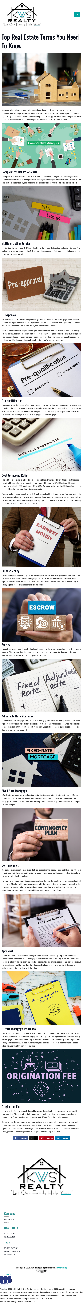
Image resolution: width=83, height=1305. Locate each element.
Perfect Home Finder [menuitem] (11, 1248)
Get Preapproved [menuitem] (10, 1254)
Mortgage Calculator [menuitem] (12, 1251)
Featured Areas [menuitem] (9, 1233)
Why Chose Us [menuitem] (9, 1219)
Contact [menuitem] (7, 1222)
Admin (8, 1274)
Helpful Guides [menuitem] (9, 1237)
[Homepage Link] (22, 14)
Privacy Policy (61, 1267)
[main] (41, 586)
